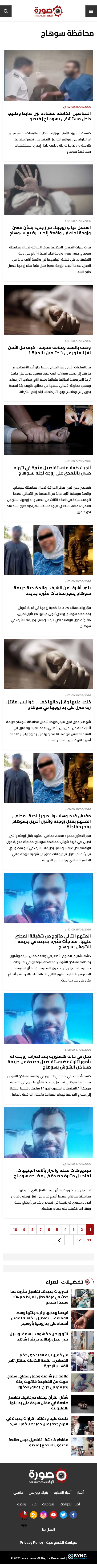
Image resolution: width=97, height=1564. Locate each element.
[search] (6, 11)
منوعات (48, 1504)
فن (34, 1504)
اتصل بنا (48, 1529)
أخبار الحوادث (70, 1504)
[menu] (91, 11)
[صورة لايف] (48, 11)
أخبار (80, 1492)
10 (15, 1229)
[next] (59, 1240)
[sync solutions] (77, 1558)
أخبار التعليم (63, 1492)
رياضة (21, 1504)
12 (79, 1239)
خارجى (18, 1492)
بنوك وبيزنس (38, 1492)
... (69, 1239)
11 (89, 1239)
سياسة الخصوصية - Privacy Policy (48, 1542)
